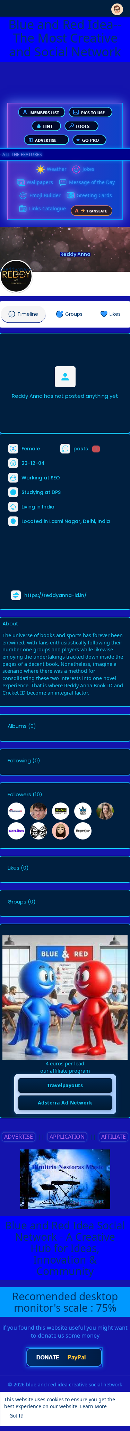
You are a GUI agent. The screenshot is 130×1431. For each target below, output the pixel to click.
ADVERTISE (18, 1136)
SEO (55, 477)
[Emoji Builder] (23, 196)
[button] (117, 8)
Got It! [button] (16, 1415)
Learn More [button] (93, 1406)
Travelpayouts (65, 1085)
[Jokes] (76, 169)
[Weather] (40, 169)
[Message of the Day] (63, 182)
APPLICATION (67, 1136)
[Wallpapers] (20, 182)
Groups (17, 902)
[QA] (70, 196)
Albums (17, 726)
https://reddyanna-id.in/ (55, 595)
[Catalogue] (23, 209)
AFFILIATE (113, 1136)
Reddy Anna (75, 254)
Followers (19, 794)
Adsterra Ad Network (65, 1102)
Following (19, 760)
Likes (13, 868)
